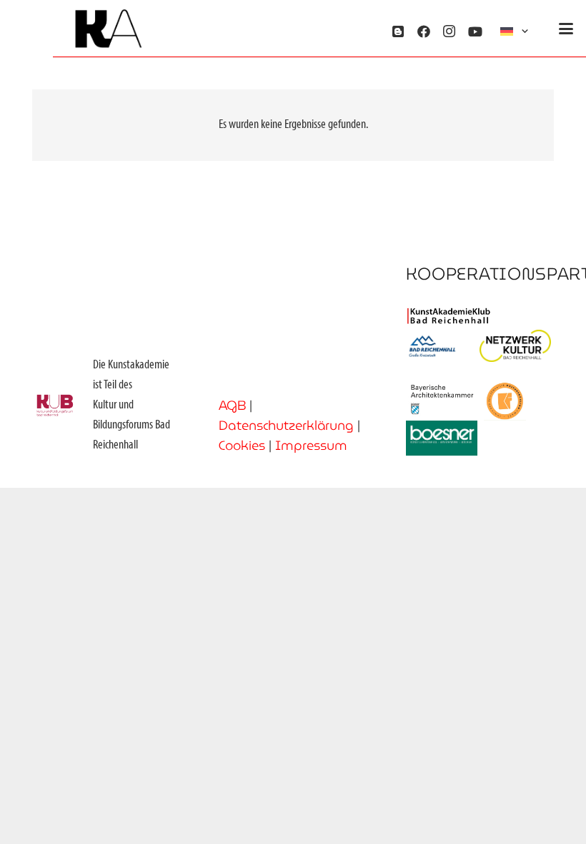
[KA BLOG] (398, 31)
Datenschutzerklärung (286, 425)
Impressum (311, 445)
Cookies (242, 445)
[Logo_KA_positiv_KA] (108, 29)
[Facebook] (424, 31)
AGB (232, 405)
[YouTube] (475, 31)
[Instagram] (449, 31)
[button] (515, 31)
